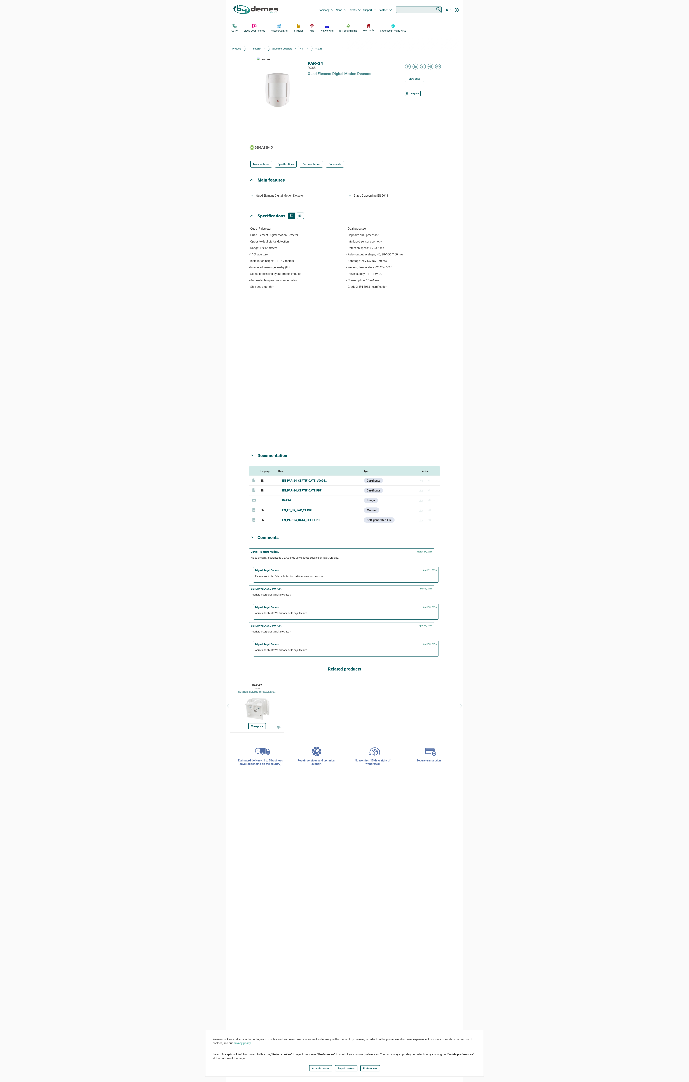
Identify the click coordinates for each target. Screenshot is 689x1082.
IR (303, 48)
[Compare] (278, 728)
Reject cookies (346, 1068)
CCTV (234, 30)
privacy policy (242, 1043)
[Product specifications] (300, 216)
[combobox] (419, 9)
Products (236, 48)
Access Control (279, 30)
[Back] (228, 705)
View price (414, 78)
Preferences (370, 1068)
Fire (312, 30)
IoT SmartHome (348, 30)
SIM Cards (368, 30)
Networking (327, 30)
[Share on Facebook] (408, 66)
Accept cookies (320, 1068)
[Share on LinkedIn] (415, 66)
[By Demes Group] (256, 10)
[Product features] (291, 216)
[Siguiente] (461, 705)
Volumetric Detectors (282, 48)
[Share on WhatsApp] (438, 66)
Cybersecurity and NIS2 (393, 30)
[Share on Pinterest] (423, 66)
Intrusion (299, 30)
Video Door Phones (254, 30)
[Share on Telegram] (430, 66)
